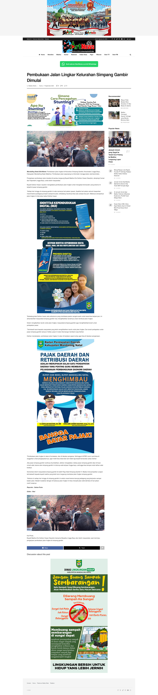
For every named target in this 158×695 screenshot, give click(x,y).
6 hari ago (125, 108)
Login (129, 39)
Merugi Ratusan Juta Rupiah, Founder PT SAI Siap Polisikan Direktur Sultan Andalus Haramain (122, 173)
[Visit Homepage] (79, 46)
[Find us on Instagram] (119, 39)
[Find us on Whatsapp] (124, 39)
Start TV (107, 55)
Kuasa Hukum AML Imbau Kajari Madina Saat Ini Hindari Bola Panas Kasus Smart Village (122, 207)
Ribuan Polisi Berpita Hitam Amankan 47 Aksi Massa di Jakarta (126, 103)
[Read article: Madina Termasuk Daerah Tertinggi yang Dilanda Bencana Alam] (114, 115)
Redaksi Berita (32, 86)
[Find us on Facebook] (112, 39)
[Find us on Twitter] (114, 39)
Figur (91, 55)
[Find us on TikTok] (116, 39)
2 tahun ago (125, 122)
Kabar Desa (83, 55)
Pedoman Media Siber (38, 39)
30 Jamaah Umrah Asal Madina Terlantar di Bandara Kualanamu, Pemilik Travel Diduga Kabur (122, 195)
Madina (58, 55)
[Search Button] (130, 54)
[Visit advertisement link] (79, 18)
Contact (29, 683)
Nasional (74, 55)
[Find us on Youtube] (121, 39)
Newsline (50, 55)
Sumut (66, 55)
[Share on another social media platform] (102, 548)
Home (43, 55)
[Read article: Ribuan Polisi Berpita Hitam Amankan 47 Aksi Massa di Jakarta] (114, 103)
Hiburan (98, 55)
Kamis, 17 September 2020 (46, 86)
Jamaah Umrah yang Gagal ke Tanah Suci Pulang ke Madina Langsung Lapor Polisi (116, 156)
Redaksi (47, 39)
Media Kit (29, 39)
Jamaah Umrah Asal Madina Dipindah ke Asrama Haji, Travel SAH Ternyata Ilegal (122, 184)
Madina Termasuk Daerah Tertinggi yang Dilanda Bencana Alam (126, 116)
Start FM (115, 55)
